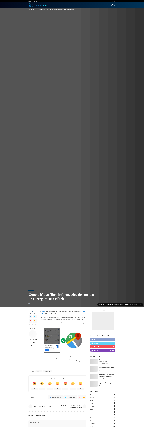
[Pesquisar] (114, 5)
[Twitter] (35, 316)
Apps (91, 403)
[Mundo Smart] (38, 5)
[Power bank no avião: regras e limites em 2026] (94, 361)
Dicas (91, 409)
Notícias (31, 290)
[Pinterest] (30, 321)
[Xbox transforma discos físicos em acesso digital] (94, 369)
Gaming (92, 420)
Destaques (92, 406)
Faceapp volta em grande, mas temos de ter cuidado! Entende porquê (33, 342)
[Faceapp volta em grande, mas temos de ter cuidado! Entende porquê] (33, 334)
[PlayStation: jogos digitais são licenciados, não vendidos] (94, 376)
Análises (92, 394)
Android (92, 397)
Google (43, 311)
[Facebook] (30, 316)
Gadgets (92, 417)
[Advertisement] (103, 321)
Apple (91, 400)
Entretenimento (94, 412)
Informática (93, 423)
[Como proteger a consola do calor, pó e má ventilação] (94, 384)
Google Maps (48, 371)
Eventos (92, 414)
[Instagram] (103, 350)
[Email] (35, 321)
